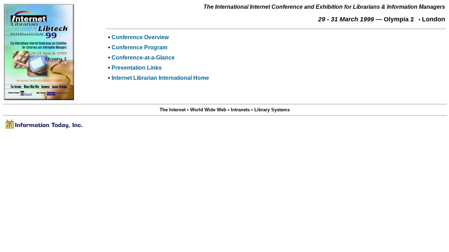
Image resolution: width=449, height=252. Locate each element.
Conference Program (139, 47)
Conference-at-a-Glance (143, 58)
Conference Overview (140, 37)
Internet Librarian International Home (160, 78)
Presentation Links (137, 68)
